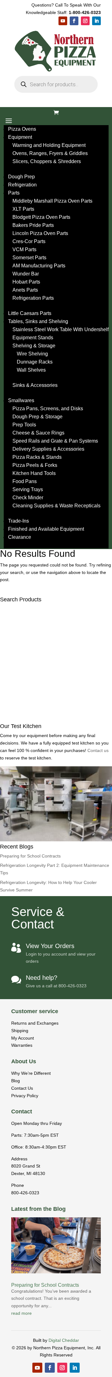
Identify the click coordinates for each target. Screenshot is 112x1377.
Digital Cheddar (64, 1340)
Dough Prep (21, 176)
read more (21, 1313)
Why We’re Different (31, 1073)
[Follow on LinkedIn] (96, 20)
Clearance (19, 537)
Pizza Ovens (22, 129)
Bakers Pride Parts (33, 225)
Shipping (19, 1030)
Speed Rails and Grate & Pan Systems (55, 441)
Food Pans (24, 481)
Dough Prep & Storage (37, 416)
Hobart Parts (26, 281)
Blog (15, 1080)
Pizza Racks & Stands (37, 457)
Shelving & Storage (33, 345)
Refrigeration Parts (33, 298)
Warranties (21, 1045)
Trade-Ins (18, 521)
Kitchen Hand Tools (34, 473)
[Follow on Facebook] (74, 20)
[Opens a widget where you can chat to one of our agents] (89, 1366)
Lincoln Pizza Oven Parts (40, 233)
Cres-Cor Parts (28, 241)
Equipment (20, 137)
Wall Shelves (31, 370)
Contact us (98, 750)
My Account (22, 1038)
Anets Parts (25, 290)
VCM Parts (24, 249)
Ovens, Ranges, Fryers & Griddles (50, 153)
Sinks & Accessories (35, 385)
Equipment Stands (32, 337)
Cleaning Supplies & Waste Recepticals (56, 505)
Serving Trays (27, 489)
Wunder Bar (25, 273)
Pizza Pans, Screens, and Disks (47, 408)
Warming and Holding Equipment (49, 145)
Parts (14, 192)
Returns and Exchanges (34, 1023)
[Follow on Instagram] (85, 20)
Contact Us (22, 1088)
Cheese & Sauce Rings (38, 432)
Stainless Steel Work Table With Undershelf (60, 329)
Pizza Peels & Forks (34, 465)
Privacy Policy (24, 1095)
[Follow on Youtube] (62, 20)
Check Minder (27, 497)
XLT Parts (23, 209)
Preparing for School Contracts (30, 855)
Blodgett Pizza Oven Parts (41, 217)
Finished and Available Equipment (46, 529)
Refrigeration (22, 184)
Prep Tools (24, 424)
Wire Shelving (32, 353)
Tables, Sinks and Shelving (38, 321)
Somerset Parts (29, 257)
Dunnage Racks (35, 361)
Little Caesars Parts (29, 313)
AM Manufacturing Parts (38, 265)
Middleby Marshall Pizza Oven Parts (52, 201)
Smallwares (21, 400)
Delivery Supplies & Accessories (48, 449)
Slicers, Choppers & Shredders (46, 161)
